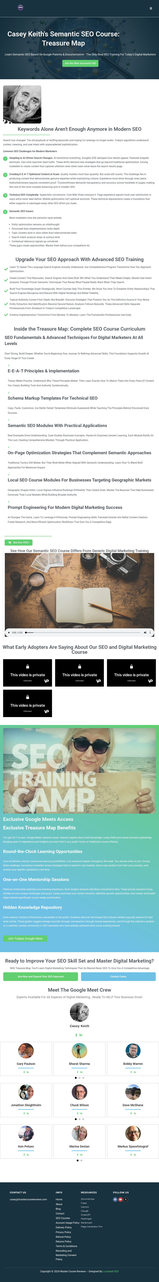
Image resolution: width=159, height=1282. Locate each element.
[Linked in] (28, 1072)
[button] (76, 1078)
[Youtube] (120, 1199)
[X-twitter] (126, 1199)
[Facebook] (24, 1072)
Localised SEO (111, 1271)
